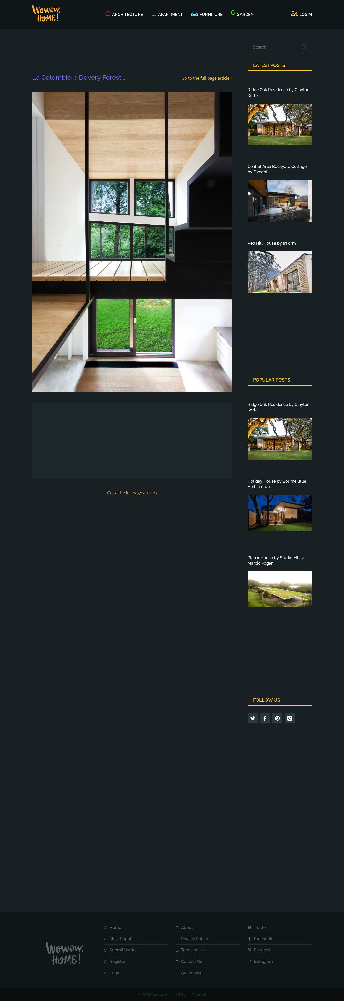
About (187, 927)
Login (115, 972)
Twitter (260, 927)
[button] (301, 14)
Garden (245, 14)
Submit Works (123, 950)
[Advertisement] (132, 52)
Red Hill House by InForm (272, 243)
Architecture (127, 14)
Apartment (170, 14)
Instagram (263, 961)
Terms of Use (193, 950)
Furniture (211, 14)
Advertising (192, 972)
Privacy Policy (194, 938)
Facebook (263, 938)
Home (115, 927)
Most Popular (122, 938)
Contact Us (191, 961)
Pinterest (262, 950)
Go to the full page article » (207, 78)
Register (117, 961)
